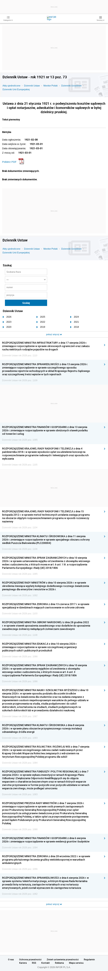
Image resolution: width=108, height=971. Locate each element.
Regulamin (89, 959)
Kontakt (45, 962)
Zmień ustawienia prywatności (63, 959)
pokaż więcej (53, 904)
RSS (34, 962)
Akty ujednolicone (11, 85)
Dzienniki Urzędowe (71, 85)
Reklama (59, 962)
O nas (11, 959)
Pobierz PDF (9, 161)
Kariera (23, 962)
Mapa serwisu (76, 962)
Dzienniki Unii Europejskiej (16, 89)
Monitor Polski (50, 85)
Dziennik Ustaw (32, 85)
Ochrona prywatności (30, 959)
